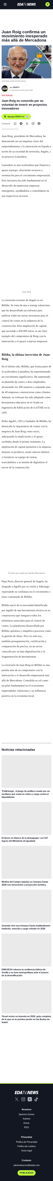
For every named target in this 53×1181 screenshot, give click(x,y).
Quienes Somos (26, 1114)
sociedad (7, 95)
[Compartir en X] (27, 123)
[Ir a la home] (26, 4)
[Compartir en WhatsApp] (15, 123)
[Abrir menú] (5, 4)
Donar (26, 1123)
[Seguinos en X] (47, 4)
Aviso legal (26, 1150)
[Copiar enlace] (33, 123)
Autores (26, 1119)
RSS (26, 1127)
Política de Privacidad (26, 1142)
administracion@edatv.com (26, 1165)
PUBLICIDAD (26, 1173)
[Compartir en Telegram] (21, 123)
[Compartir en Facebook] (39, 123)
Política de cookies (26, 1146)
